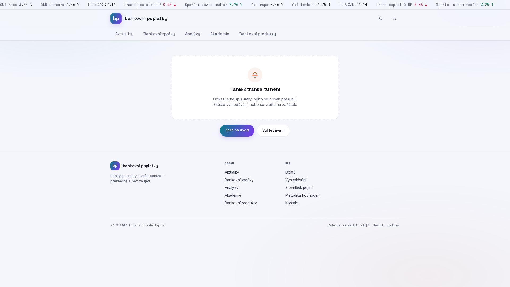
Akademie (219, 33)
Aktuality (124, 33)
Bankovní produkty (257, 33)
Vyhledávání (273, 130)
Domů (290, 172)
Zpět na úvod (237, 130)
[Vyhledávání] (394, 18)
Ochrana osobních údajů (348, 225)
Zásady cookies (386, 225)
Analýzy (192, 33)
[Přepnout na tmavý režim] (381, 18)
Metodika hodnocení (302, 195)
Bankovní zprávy (159, 33)
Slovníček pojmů (299, 187)
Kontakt (291, 203)
